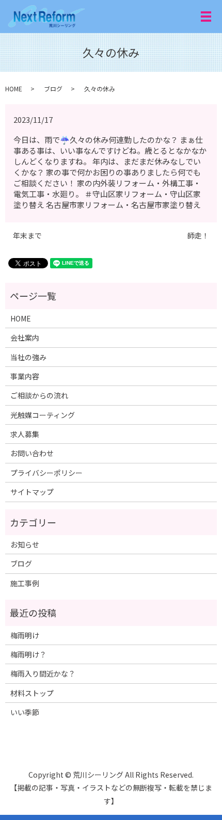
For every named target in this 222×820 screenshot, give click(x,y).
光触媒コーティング (42, 415)
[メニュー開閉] (206, 16)
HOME (13, 88)
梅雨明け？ (28, 654)
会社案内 (24, 337)
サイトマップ (32, 492)
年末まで (27, 235)
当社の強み (28, 357)
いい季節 (24, 712)
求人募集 (24, 434)
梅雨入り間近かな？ (42, 673)
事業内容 (24, 376)
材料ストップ (32, 693)
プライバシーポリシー (46, 473)
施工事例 (24, 583)
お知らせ (24, 544)
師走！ (198, 235)
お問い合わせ (32, 453)
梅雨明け (24, 635)
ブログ (53, 88)
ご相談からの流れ (39, 395)
